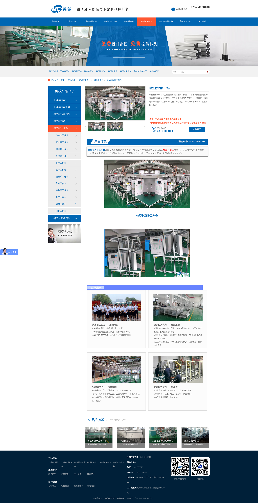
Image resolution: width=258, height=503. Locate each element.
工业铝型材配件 (90, 21)
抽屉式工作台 (62, 176)
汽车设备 (65, 474)
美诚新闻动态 (185, 21)
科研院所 (91, 474)
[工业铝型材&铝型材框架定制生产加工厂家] (103, 11)
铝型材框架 (100, 71)
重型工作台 (61, 170)
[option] (97, 127)
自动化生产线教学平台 (162, 441)
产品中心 (52, 458)
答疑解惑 (65, 486)
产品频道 (72, 80)
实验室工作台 (62, 190)
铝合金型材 (89, 71)
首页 (63, 80)
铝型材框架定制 (110, 21)
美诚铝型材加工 (140, 71)
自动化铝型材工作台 (97, 441)
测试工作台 (99, 80)
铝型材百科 (79, 486)
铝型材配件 (77, 71)
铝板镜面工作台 (191, 441)
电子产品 (52, 474)
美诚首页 (56, 21)
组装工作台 (61, 211)
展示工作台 (61, 163)
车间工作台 (61, 183)
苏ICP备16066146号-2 (144, 498)
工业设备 (78, 474)
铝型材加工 (168, 150)
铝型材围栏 (129, 21)
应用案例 (52, 470)
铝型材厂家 (154, 71)
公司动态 (52, 486)
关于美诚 (202, 21)
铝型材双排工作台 (114, 80)
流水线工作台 (62, 142)
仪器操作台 (125, 441)
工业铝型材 (71, 21)
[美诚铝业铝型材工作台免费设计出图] (129, 65)
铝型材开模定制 (166, 21)
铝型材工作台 (146, 21)
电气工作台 (61, 197)
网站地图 (91, 486)
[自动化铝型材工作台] (98, 435)
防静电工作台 (62, 135)
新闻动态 (52, 481)
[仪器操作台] (131, 435)
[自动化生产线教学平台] (163, 435)
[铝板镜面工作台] (195, 435)
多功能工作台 (62, 156)
